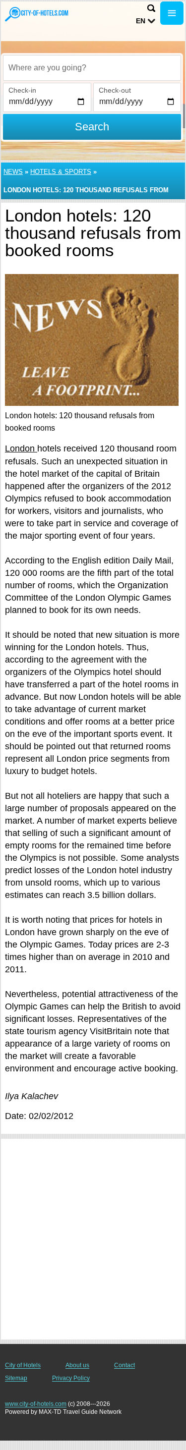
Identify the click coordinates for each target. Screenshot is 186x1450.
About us (77, 1365)
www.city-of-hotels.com (35, 1403)
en (140, 21)
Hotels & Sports (60, 171)
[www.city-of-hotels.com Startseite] (37, 14)
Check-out (115, 90)
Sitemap (16, 1378)
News (13, 171)
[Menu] (172, 13)
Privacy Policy (71, 1378)
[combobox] (92, 68)
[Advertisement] (93, 1239)
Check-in (22, 90)
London (21, 448)
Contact (124, 1365)
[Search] (151, 8)
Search (92, 126)
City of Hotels (23, 1365)
